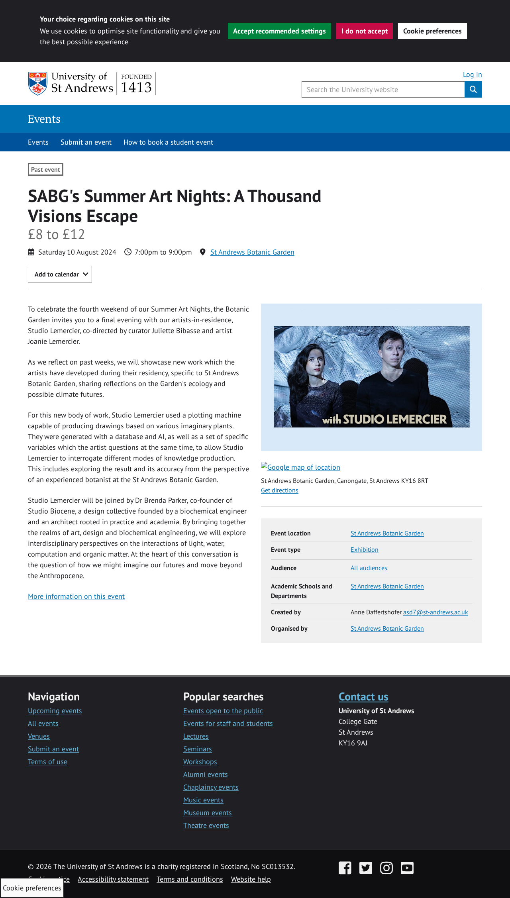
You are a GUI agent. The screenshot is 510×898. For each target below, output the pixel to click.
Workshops (200, 761)
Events (44, 118)
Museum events (207, 812)
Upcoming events (55, 710)
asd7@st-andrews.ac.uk (435, 612)
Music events (203, 799)
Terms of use (47, 761)
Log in (472, 74)
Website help (251, 879)
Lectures (196, 736)
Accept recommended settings (279, 30)
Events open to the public (223, 710)
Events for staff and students (228, 723)
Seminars (197, 748)
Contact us (363, 696)
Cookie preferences (432, 30)
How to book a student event (168, 142)
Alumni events (205, 774)
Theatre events (206, 825)
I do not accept (364, 30)
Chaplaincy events (211, 787)
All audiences (369, 568)
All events (43, 723)
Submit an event (86, 142)
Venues (39, 736)
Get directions (279, 490)
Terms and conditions (190, 879)
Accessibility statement (113, 879)
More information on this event (76, 596)
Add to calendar (57, 274)
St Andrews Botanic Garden (252, 252)
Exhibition (365, 549)
